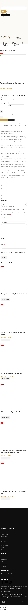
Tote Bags (3, 549)
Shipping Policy (4, 559)
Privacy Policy (4, 564)
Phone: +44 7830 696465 (7, 576)
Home (1, 48)
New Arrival (3, 547)
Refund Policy (4, 561)
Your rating (4, 217)
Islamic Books (4, 536)
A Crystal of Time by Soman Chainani (14, 294)
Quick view (2, 302)
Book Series (3, 532)
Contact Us (3, 566)
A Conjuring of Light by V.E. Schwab (13, 373)
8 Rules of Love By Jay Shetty (11, 412)
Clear (9, 105)
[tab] (10, 124)
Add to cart (3, 119)
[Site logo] (8, 3)
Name (3, 238)
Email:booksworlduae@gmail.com (9, 573)
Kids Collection (4, 545)
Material (3, 103)
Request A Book (4, 557)
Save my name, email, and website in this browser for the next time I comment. (13, 253)
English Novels (8, 48)
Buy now (11, 119)
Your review (4, 222)
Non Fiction (3, 541)
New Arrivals (4, 538)
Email (3, 244)
